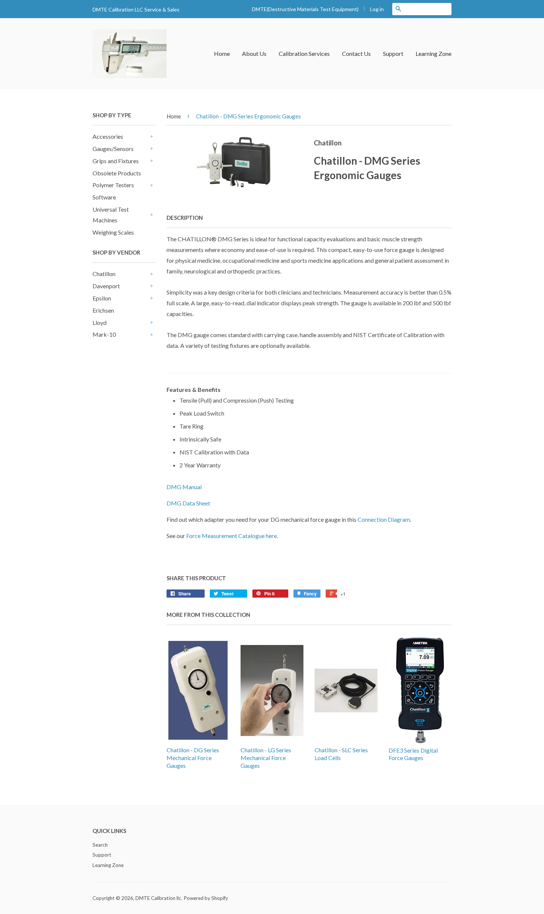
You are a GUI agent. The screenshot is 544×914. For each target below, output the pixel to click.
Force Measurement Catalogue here (231, 535)
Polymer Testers (113, 184)
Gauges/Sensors (113, 148)
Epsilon (102, 298)
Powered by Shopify (206, 898)
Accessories (108, 136)
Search (100, 845)
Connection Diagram (383, 519)
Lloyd (100, 322)
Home (222, 53)
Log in (377, 9)
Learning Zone (433, 53)
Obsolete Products (117, 173)
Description (185, 217)
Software (104, 197)
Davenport (106, 285)
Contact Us (356, 53)
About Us (254, 53)
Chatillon (104, 273)
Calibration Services (304, 53)
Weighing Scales (113, 232)
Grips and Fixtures (116, 160)
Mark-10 (104, 334)
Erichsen (103, 310)
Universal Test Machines (111, 215)
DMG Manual (184, 486)
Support (393, 53)
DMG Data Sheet (188, 503)
